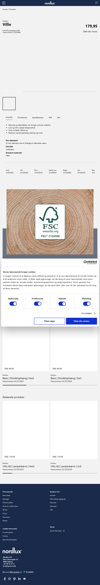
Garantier (53, 502)
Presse (5, 513)
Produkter (12, 9)
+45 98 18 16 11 (9, 564)
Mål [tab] (50, 117)
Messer (5, 521)
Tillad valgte (49, 321)
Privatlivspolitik (8, 532)
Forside (5, 9)
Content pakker (8, 502)
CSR (51, 510)
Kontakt (52, 495)
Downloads (6, 495)
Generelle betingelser (10, 540)
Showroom (6, 517)
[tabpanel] (50, 142)
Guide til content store (10, 506)
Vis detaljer (86, 313)
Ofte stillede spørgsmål (58, 499)
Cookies (5, 536)
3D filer (5, 510)
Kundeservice (55, 492)
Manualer (53, 506)
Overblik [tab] (9, 117)
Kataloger (6, 499)
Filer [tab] (58, 117)
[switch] (37, 304)
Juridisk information (10, 529)
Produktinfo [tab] (22, 117)
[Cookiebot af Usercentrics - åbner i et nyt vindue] (85, 262)
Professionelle (8, 492)
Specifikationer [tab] (38, 117)
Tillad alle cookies (81, 321)
